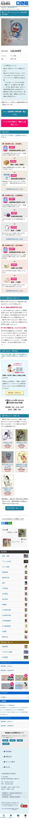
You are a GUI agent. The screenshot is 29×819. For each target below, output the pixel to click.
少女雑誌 (5, 594)
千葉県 (20, 740)
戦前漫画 (5, 572)
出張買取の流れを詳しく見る (14, 239)
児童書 (4, 631)
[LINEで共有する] (10, 523)
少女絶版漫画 (6, 626)
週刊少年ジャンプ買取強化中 (7, 705)
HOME (4, 7)
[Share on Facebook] (6, 523)
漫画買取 (5, 646)
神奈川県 (6, 743)
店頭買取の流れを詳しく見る (14, 290)
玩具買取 (5, 657)
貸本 (3, 583)
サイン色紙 (5, 567)
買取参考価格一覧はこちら (14, 508)
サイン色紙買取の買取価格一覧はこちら (14, 113)
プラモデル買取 (7, 652)
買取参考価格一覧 (3, 817)
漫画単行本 (5, 577)
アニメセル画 (6, 561)
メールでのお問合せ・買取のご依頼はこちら (14, 123)
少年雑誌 (5, 588)
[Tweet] (3, 523)
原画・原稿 (5, 556)
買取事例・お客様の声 (7, 670)
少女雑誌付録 (6, 615)
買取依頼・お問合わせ (14, 392)
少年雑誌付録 (6, 610)
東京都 (5, 740)
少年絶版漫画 (6, 621)
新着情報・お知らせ (6, 666)
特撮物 (4, 604)
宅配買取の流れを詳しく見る (14, 189)
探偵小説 (5, 637)
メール (18, 817)
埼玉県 (12, 740)
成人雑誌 (5, 599)
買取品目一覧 (11, 817)
